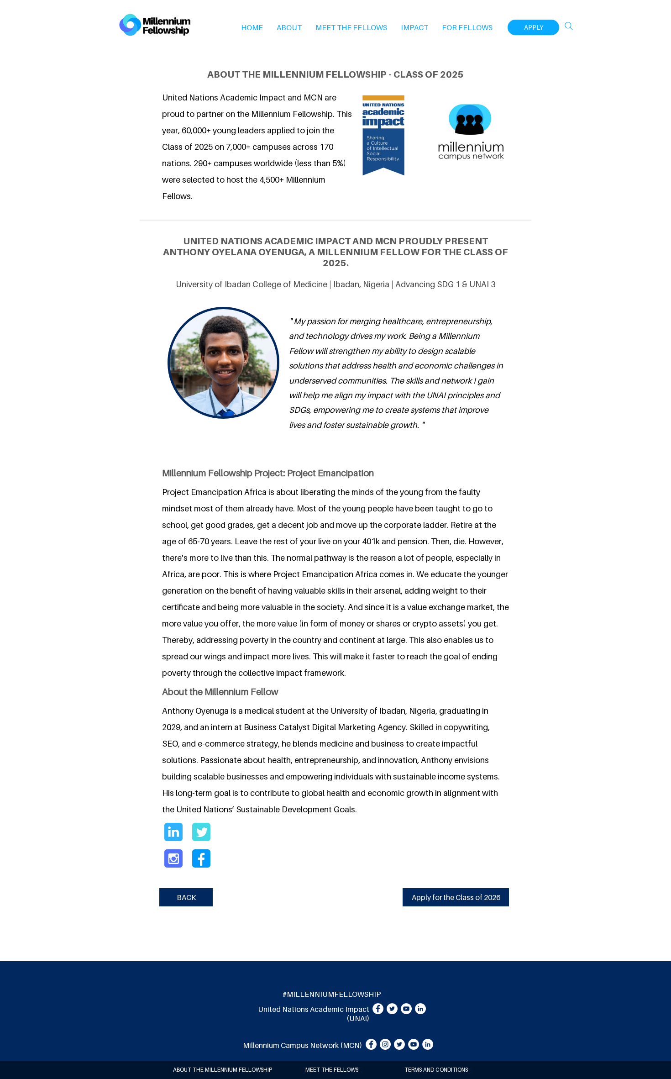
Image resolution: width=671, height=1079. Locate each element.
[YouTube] (406, 1008)
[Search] (568, 26)
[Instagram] (385, 1044)
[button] (289, 27)
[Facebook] (377, 1008)
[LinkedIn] (420, 1008)
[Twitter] (392, 1008)
